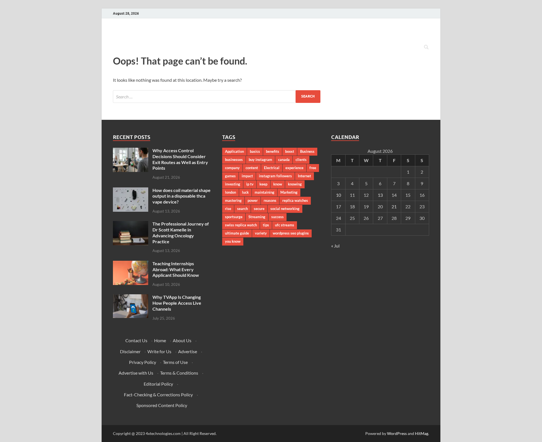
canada (284, 159)
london (230, 192)
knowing (295, 184)
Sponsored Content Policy (161, 405)
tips (266, 225)
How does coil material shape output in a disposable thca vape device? (181, 196)
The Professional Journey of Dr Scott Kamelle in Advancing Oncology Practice (180, 232)
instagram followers (275, 176)
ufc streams (284, 225)
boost (289, 151)
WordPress (397, 433)
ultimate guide (237, 233)
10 (338, 195)
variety (261, 233)
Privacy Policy (142, 362)
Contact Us (136, 340)
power (253, 200)
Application (234, 151)
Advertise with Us (136, 372)
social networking (285, 208)
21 (394, 206)
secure (259, 208)
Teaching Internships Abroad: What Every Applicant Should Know (175, 269)
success (277, 217)
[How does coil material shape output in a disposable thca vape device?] (130, 190)
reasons (270, 200)
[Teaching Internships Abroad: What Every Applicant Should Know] (130, 264)
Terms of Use (175, 362)
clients (301, 159)
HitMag (421, 433)
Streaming (256, 217)
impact (247, 176)
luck (245, 192)
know (277, 184)
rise (228, 208)
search (242, 208)
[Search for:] (216, 96)
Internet (304, 176)
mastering (233, 200)
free (312, 167)
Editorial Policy (158, 383)
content (252, 167)
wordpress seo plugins (291, 233)
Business (307, 151)
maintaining (264, 192)
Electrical (271, 167)
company (232, 167)
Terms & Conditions (179, 372)
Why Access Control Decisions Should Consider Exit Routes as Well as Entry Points (180, 159)
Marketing (289, 192)
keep (263, 184)
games (230, 176)
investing (232, 184)
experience (294, 167)
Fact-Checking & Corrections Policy (158, 394)
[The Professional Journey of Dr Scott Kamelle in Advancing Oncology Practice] (130, 224)
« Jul (335, 245)
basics (255, 151)
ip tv (249, 184)
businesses (234, 159)
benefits (272, 151)
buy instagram (260, 159)
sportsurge (233, 217)
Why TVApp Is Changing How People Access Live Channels (176, 302)
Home (160, 340)
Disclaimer (130, 351)
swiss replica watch (241, 225)
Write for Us (159, 351)
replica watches (295, 200)
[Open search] (426, 47)
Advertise (187, 351)
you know (233, 241)
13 (380, 195)
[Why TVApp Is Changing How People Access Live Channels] (130, 297)
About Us (182, 340)
